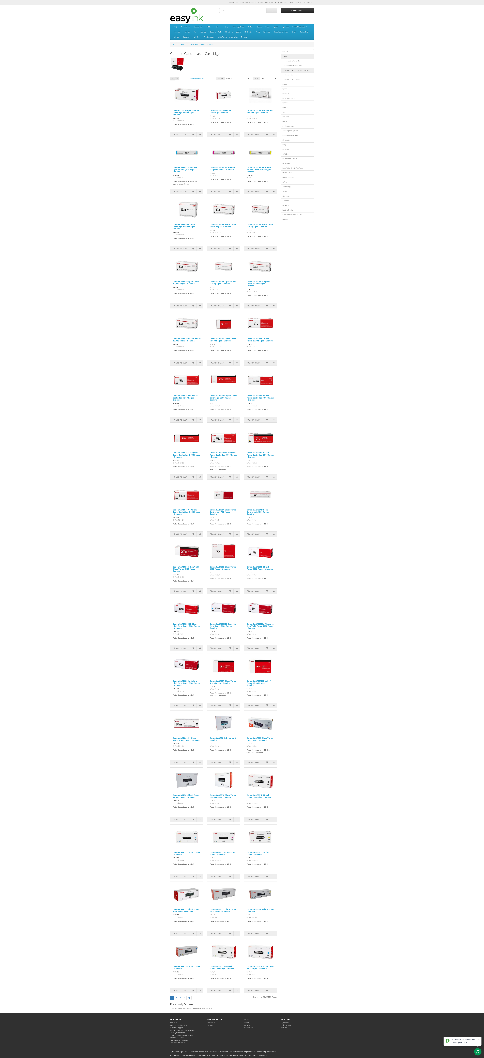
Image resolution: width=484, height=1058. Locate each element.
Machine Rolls (287, 173)
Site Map (210, 1025)
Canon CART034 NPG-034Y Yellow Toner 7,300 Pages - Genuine (259, 169)
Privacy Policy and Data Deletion (181, 1035)
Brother (250, 27)
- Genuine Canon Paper (291, 79)
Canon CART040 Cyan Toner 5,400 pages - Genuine (223, 282)
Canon (259, 27)
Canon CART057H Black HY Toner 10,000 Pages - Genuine (259, 683)
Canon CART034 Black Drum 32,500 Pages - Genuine (260, 111)
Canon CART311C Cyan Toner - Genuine (186, 853)
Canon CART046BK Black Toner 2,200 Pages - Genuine (260, 339)
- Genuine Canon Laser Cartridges (295, 70)
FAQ (175, 27)
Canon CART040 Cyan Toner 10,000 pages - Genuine (186, 282)
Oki (194, 32)
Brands (218, 27)
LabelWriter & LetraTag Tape (292, 168)
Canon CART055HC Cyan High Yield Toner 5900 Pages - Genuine (223, 626)
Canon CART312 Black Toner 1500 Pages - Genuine (186, 910)
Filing (258, 32)
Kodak (284, 121)
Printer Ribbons (288, 177)
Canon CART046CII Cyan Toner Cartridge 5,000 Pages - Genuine (260, 397)
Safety (294, 32)
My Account (285, 1023)
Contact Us (198, 27)
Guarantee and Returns (178, 1025)
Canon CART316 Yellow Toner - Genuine (260, 910)
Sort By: (220, 78)
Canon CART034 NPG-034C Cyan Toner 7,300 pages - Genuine (185, 169)
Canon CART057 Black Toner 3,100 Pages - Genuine (223, 682)
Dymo (267, 27)
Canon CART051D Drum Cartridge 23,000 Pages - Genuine (258, 511)
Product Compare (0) (197, 79)
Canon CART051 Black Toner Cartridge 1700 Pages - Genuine (223, 511)
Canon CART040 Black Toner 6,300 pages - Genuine (260, 225)
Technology (304, 32)
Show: (256, 78)
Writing (176, 37)
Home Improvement (281, 32)
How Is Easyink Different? (179, 1040)
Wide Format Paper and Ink (227, 37)
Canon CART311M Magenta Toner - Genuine (222, 853)
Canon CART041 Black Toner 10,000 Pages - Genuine (223, 339)
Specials (247, 1025)
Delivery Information (177, 1033)
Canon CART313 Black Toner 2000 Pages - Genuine (223, 910)
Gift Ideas (208, 27)
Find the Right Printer (177, 1043)
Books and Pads (215, 32)
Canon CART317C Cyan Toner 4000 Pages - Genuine (260, 967)
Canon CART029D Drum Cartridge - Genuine (220, 111)
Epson (276, 27)
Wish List (284, 1028)
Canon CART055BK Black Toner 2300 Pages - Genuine (260, 568)
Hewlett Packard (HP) (299, 27)
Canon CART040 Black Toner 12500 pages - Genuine (223, 225)
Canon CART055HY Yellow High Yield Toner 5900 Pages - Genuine (186, 683)
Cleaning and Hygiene (233, 32)
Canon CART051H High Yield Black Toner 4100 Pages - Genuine (186, 569)
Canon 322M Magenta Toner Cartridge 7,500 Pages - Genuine (186, 112)
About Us (173, 1023)
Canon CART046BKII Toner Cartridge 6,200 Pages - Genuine (185, 397)
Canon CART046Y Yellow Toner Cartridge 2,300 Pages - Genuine (260, 454)
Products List (233, 2)
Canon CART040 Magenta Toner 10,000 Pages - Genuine (258, 283)
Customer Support (176, 1028)
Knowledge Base (238, 27)
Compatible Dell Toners (290, 135)
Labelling (197, 37)
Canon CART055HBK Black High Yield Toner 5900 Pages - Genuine (186, 626)
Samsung (203, 32)
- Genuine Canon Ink (290, 75)
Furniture (266, 32)
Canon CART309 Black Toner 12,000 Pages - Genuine (186, 796)
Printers (244, 37)
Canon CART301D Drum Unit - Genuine (223, 739)
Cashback (285, 201)
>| (189, 998)
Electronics (248, 32)
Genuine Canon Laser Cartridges (201, 44)
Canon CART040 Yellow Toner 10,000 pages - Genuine (187, 339)
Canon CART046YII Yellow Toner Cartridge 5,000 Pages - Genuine (186, 511)
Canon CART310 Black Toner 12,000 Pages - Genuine (223, 796)
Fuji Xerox (285, 27)
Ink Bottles (286, 163)
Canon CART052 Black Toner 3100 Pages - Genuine (223, 568)
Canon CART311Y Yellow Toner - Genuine (258, 853)
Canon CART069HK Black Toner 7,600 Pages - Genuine (186, 739)
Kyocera (177, 32)
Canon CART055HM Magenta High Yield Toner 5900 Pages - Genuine (260, 626)
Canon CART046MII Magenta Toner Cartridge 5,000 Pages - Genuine (223, 454)
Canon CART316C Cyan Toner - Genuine (186, 967)
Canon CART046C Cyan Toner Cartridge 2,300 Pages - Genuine (223, 397)
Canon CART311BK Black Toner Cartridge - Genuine (259, 796)
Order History (286, 1025)
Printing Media (209, 37)
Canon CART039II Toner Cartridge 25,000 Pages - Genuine (184, 226)
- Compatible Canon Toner (292, 65)
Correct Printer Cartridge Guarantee (183, 1030)
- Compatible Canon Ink (291, 61)
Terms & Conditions (177, 1038)
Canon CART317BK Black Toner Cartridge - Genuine (222, 967)
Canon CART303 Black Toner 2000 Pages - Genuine (260, 739)
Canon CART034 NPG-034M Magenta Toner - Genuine (222, 168)
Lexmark (187, 32)
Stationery (186, 37)
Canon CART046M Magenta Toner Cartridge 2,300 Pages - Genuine (186, 454)
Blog (226, 27)
